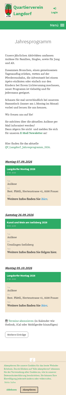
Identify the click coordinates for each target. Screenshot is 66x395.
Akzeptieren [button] (29, 389)
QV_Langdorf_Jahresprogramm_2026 (27, 147)
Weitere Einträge (16, 334)
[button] (33, 185)
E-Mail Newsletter (31, 133)
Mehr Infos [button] (10, 382)
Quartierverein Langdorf (28, 10)
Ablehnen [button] (11, 389)
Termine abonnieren (21, 321)
